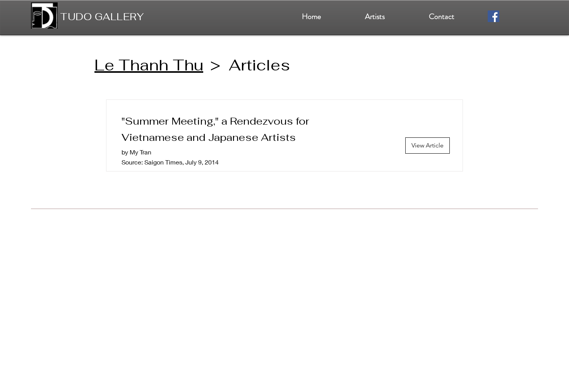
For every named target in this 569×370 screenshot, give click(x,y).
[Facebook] (493, 16)
